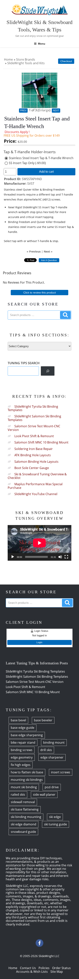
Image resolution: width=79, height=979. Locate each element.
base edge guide (22, 728)
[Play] (13, 557)
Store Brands (25, 59)
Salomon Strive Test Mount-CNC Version (34, 428)
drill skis (46, 750)
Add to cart (46, 171)
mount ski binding (24, 787)
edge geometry (22, 757)
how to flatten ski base (27, 772)
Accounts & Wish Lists (32, 971)
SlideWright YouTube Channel (35, 494)
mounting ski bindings (27, 780)
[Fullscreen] (66, 557)
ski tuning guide (55, 824)
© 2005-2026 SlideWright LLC (39, 956)
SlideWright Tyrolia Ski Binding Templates (33, 408)
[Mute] (60, 557)
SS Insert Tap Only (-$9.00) (27, 163)
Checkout (66, 61)
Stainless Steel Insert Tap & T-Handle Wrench (41, 158)
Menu (41, 43)
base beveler (43, 720)
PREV (23, 110)
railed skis (18, 794)
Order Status (61, 968)
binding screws (21, 750)
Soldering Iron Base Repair (33, 449)
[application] (39, 543)
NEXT (56, 110)
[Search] (47, 371)
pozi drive (52, 787)
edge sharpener (51, 757)
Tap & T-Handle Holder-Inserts (30, 152)
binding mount (54, 742)
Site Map (56, 971)
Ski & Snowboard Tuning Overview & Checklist (37, 476)
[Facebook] (39, 943)
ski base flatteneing (25, 809)
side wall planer (44, 794)
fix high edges (20, 765)
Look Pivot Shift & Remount (34, 436)
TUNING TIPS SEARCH (24, 363)
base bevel (18, 720)
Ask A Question (49, 260)
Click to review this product (39, 292)
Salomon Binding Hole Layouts (36, 461)
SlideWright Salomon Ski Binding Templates (34, 418)
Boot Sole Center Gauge (31, 468)
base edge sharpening (27, 735)
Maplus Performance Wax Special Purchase (35, 486)
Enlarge (44, 110)
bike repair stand (23, 742)
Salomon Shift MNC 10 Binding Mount (41, 442)
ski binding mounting (26, 817)
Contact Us (28, 968)
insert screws (60, 772)
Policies (44, 968)
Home (8, 59)
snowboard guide (23, 832)
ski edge (55, 817)
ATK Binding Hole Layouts (32, 455)
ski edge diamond (23, 824)
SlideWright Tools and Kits (26, 63)
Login (39, 642)
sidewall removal (23, 802)
